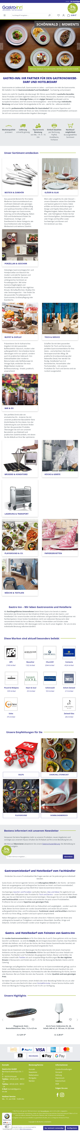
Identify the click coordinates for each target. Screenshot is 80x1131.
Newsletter (33, 1072)
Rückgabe (32, 1078)
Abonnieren (68, 857)
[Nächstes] (77, 1019)
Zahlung (58, 1075)
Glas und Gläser (53, 892)
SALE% (21, 775)
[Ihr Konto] (63, 15)
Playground (21, 815)
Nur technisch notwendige (54, 1128)
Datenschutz (60, 1081)
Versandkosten (44, 1111)
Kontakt (32, 1069)
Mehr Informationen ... (26, 1129)
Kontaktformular (44, 983)
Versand (58, 1072)
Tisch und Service (46, 894)
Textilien (22, 957)
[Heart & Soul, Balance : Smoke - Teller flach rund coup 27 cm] (58, 1013)
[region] (40, 1020)
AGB (57, 1084)
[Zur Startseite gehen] (12, 8)
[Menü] (4, 15)
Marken (32, 1081)
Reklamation (34, 1075)
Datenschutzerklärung (51, 844)
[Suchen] (31, 15)
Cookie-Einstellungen (63, 1069)
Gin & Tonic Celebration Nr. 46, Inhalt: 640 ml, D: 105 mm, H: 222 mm (21, 1027)
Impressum (59, 1078)
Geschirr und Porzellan (22, 892)
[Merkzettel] (58, 15)
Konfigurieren (72, 1128)
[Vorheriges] (2, 1019)
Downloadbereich (59, 815)
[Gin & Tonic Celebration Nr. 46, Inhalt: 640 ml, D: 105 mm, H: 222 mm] (21, 1013)
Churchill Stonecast (59, 775)
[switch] (7, 1126)
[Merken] (33, 1020)
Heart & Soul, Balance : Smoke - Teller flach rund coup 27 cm (58, 1027)
